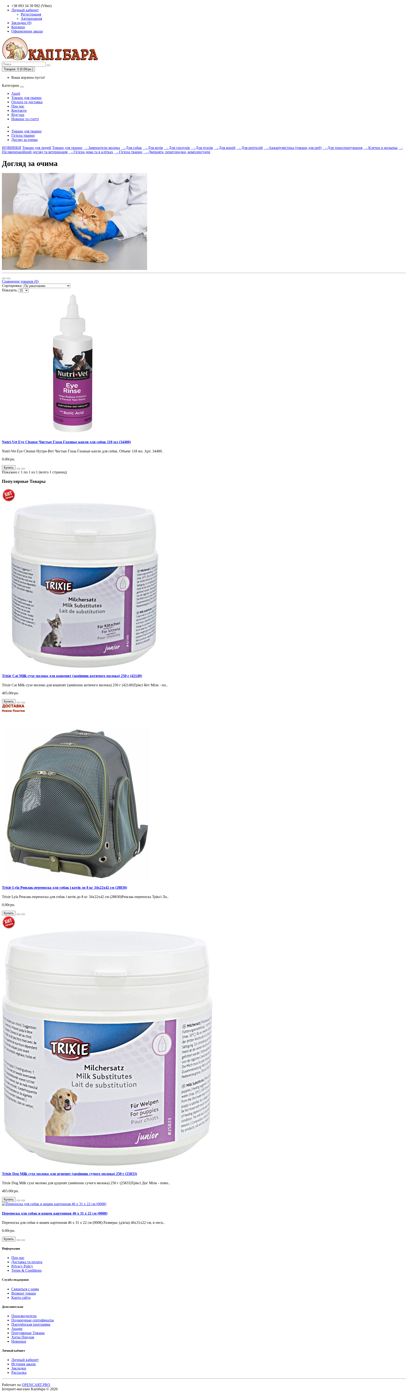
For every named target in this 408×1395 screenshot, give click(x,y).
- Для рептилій (249, 148)
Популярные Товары (28, 1333)
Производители (24, 1316)
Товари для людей (36, 148)
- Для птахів (202, 148)
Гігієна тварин (23, 135)
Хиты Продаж (22, 1337)
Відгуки (17, 115)
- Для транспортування (342, 148)
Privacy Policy (22, 1266)
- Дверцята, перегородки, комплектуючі (176, 152)
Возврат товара (23, 1293)
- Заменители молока (101, 148)
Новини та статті (25, 119)
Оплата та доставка (26, 102)
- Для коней (224, 148)
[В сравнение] (23, 468)
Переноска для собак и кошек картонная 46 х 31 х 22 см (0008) (54, 1213)
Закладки (18, 1368)
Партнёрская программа (30, 1324)
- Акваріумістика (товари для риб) (293, 148)
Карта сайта (20, 1298)
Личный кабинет (25, 1360)
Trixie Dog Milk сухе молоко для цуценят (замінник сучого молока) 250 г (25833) (69, 1174)
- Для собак (131, 148)
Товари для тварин (26, 98)
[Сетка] (8, 278)
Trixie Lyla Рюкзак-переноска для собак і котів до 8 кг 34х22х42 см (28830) (64, 888)
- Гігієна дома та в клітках (90, 152)
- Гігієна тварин (128, 152)
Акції (15, 93)
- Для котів (153, 148)
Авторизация (31, 19)
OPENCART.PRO (36, 1385)
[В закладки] (18, 468)
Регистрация (31, 14)
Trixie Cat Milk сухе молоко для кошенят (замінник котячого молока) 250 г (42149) (72, 676)
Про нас (17, 106)
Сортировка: (12, 286)
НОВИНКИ (11, 148)
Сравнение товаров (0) (20, 281)
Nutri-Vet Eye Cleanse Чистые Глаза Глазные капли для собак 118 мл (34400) (66, 442)
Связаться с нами (25, 1289)
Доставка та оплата (26, 1262)
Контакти (19, 110)
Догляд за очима (24, 140)
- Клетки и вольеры (380, 148)
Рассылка (18, 1372)
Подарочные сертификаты (32, 1320)
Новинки (18, 1341)
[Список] (4, 278)
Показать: (9, 290)
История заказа (23, 1364)
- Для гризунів (177, 148)
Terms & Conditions (26, 1270)
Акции (16, 1329)
